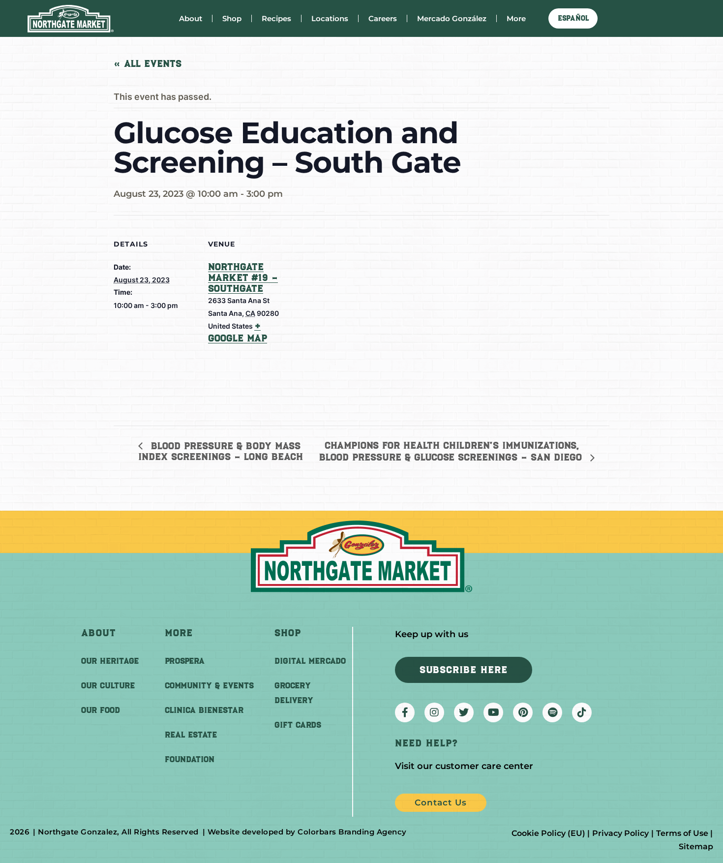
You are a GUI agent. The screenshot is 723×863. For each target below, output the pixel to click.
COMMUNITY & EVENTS (209, 685)
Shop (231, 18)
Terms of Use (682, 833)
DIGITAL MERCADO (310, 661)
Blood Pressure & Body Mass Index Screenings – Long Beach (220, 451)
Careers (382, 18)
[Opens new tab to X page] (464, 712)
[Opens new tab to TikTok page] (582, 712)
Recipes (276, 18)
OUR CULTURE (108, 685)
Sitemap (696, 846)
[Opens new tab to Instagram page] (434, 712)
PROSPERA (185, 661)
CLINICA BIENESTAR (204, 710)
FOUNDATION (189, 759)
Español (573, 18)
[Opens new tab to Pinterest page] (523, 712)
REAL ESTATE (191, 735)
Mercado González (451, 18)
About (190, 18)
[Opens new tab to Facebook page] (405, 712)
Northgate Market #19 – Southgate (243, 277)
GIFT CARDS (297, 725)
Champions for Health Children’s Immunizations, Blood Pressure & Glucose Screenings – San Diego (452, 451)
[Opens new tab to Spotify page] (552, 712)
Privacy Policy (620, 833)
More (516, 18)
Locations (329, 18)
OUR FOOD (100, 710)
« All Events (147, 63)
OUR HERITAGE (110, 661)
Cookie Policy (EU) (548, 833)
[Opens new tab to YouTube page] (493, 712)
